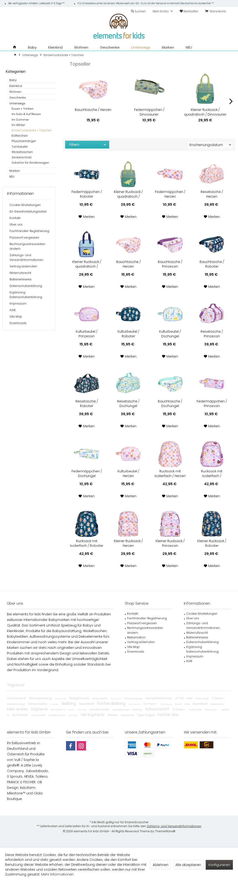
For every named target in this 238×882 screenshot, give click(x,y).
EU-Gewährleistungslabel (28, 211)
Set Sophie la (58, 709)
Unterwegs (17, 103)
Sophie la (40, 709)
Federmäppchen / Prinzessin (212, 403)
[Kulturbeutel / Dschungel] (170, 314)
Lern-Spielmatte (135, 704)
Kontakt (15, 218)
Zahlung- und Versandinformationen (174, 826)
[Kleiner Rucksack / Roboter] (211, 523)
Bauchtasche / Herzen (93, 109)
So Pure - (150, 704)
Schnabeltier (55, 704)
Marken (14, 171)
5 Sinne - (218, 698)
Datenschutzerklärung (26, 286)
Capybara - (212, 709)
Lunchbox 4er (99, 709)
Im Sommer (20, 120)
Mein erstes (18, 709)
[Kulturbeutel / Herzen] (128, 454)
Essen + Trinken (22, 109)
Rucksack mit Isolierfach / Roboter (86, 543)
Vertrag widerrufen (23, 266)
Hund (178, 704)
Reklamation (136, 637)
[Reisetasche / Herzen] (211, 174)
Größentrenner (57, 715)
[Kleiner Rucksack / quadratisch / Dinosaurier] (205, 89)
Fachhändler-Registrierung (29, 231)
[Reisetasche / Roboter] (86, 384)
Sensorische (38, 704)
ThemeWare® (165, 831)
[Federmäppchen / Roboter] (86, 174)
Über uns (16, 224)
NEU (11, 177)
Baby (13, 80)
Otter (187, 704)
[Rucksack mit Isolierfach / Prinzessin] (211, 454)
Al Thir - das (184, 698)
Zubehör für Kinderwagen (30, 163)
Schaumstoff (17, 698)
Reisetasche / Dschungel (128, 403)
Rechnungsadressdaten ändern (27, 246)
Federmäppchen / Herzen (170, 194)
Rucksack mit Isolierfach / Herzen (170, 473)
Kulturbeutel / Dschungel (170, 333)
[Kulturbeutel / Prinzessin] (86, 314)
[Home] (14, 47)
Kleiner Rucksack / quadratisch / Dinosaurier (205, 112)
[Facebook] (70, 745)
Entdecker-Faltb (61, 699)
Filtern (74, 144)
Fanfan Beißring (111, 703)
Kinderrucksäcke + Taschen (32, 130)
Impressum (18, 303)
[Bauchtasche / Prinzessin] (170, 244)
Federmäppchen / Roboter (87, 194)
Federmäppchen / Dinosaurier (149, 112)
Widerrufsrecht (20, 273)
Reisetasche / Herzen (212, 194)
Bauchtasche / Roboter (212, 264)
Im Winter (18, 125)
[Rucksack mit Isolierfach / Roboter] (86, 523)
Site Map (16, 316)
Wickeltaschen (22, 152)
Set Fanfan (20, 715)
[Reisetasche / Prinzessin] (211, 314)
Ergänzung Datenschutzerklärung (26, 294)
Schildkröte (195, 709)
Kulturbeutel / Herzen (128, 473)
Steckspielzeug (41, 698)
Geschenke (17, 97)
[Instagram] (81, 745)
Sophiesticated (121, 709)
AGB (12, 310)
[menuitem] (216, 11)
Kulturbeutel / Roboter (128, 333)
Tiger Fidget (146, 715)
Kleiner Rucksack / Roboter (211, 543)
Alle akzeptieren (188, 864)
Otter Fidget (202, 698)
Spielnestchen (116, 699)
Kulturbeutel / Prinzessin (86, 333)
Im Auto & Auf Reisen (26, 114)
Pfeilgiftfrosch (79, 698)
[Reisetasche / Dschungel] (128, 384)
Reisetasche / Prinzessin (212, 333)
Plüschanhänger (24, 141)
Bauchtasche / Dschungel (170, 403)
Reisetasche (217, 704)
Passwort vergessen (24, 237)
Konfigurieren (219, 864)
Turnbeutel (19, 147)
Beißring (69, 703)
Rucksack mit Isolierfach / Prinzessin (211, 473)
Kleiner (113, 715)
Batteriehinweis (21, 279)
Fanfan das (168, 714)
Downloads (18, 323)
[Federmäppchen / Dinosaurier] (149, 89)
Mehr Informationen (57, 874)
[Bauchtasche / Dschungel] (170, 384)
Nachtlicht (87, 704)
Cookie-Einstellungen (25, 205)
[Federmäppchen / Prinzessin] (211, 384)
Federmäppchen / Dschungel (87, 473)
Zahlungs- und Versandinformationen (26, 257)
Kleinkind (15, 86)
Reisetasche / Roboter (87, 403)
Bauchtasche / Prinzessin (170, 264)
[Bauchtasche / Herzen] (93, 89)
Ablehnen (160, 864)
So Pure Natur (82, 710)
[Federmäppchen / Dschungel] (86, 454)
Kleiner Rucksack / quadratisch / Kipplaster (86, 264)
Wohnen (15, 92)
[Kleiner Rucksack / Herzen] (128, 523)
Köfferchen (20, 136)
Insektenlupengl (16, 704)
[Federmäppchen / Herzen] (170, 174)
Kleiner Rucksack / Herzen (128, 543)
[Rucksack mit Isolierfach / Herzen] (170, 454)
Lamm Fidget (73, 715)
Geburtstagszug (133, 698)
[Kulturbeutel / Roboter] (128, 314)
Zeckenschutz (22, 157)
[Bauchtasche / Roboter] (211, 244)
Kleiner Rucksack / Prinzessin (170, 543)
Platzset (72, 710)
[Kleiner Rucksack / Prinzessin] (170, 523)
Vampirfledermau (159, 698)
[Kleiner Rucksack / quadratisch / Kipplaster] (86, 244)
